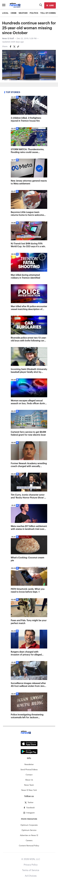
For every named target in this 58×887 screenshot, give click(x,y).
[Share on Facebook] (10, 46)
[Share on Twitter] (14, 46)
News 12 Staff (8, 39)
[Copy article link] (18, 46)
